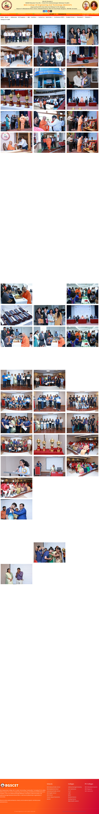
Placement (80, 17)
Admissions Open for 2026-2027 (49, 14)
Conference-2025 (59, 17)
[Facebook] (44, 11)
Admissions (14, 17)
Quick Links (49, 17)
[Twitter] (46, 11)
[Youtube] (49, 11)
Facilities (33, 17)
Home (2, 17)
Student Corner (70, 17)
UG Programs (21, 17)
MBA (29, 17)
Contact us (41, 17)
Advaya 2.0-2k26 (74, 14)
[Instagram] (51, 11)
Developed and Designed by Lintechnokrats (74, 811)
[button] (7, 17)
